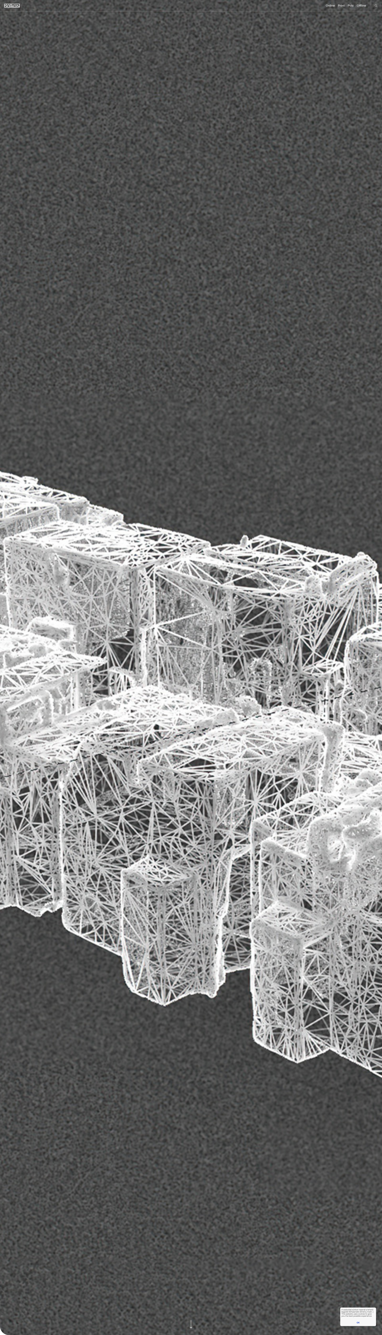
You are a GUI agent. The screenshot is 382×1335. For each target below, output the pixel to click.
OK (358, 1322)
